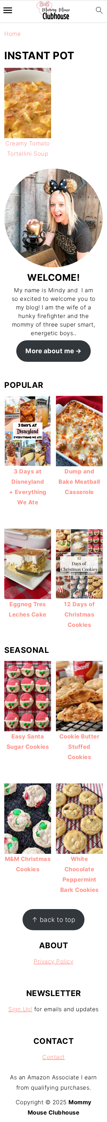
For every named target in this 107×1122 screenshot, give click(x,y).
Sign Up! (20, 1009)
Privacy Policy (53, 961)
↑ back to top (54, 919)
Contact (53, 1057)
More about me (49, 351)
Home (12, 33)
